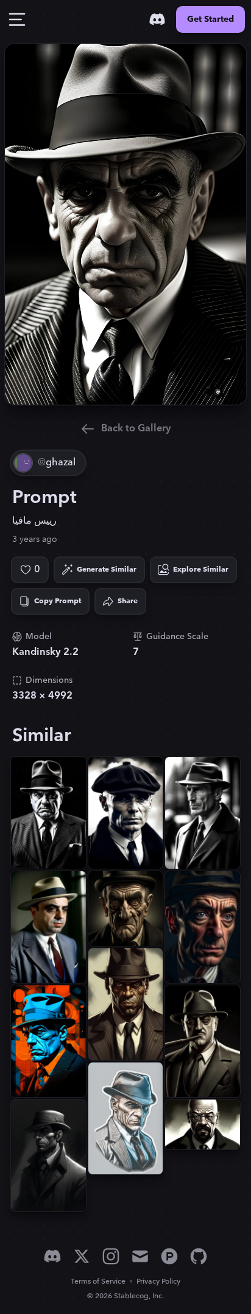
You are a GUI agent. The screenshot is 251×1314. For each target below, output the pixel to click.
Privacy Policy (158, 1281)
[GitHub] (198, 1256)
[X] (81, 1256)
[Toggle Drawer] (17, 19)
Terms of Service (98, 1281)
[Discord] (157, 19)
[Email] (140, 1256)
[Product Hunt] (169, 1256)
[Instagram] (110, 1256)
